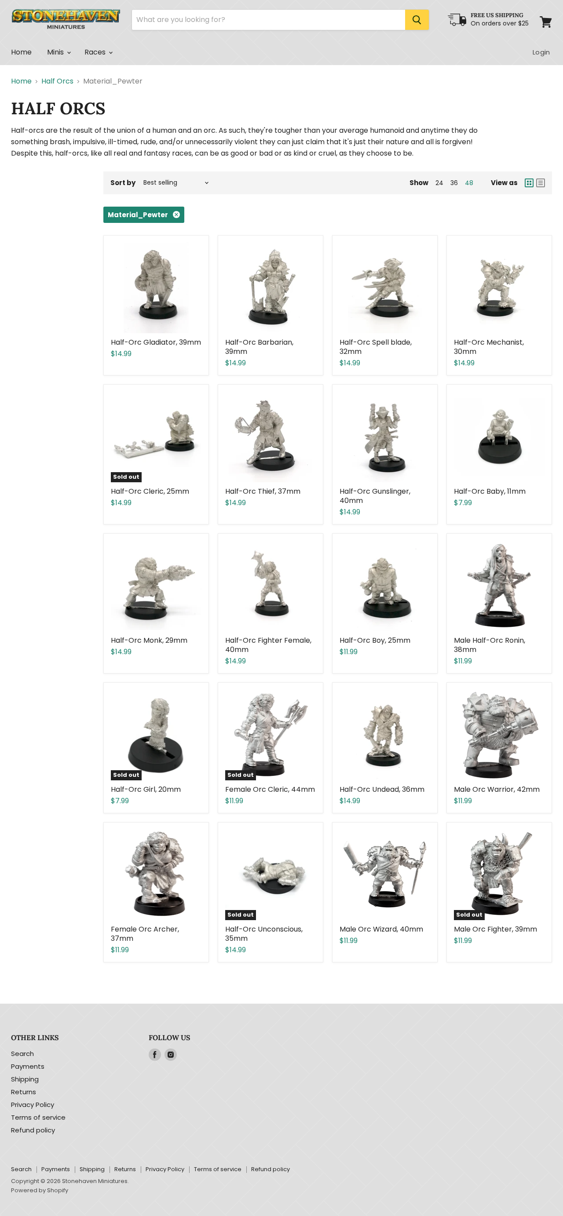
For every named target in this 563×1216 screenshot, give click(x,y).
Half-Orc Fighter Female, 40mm (268, 645)
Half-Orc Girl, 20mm (146, 789)
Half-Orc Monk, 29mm (149, 640)
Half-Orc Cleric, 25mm (150, 491)
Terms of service (38, 1117)
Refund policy (33, 1130)
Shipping (25, 1079)
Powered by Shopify (39, 1190)
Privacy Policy (32, 1104)
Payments (27, 1066)
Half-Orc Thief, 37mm (262, 491)
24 (439, 182)
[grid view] (529, 182)
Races (96, 52)
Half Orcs (57, 81)
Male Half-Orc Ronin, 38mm (489, 645)
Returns (23, 1091)
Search (22, 1053)
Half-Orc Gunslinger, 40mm (375, 496)
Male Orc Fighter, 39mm (495, 929)
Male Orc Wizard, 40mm (381, 929)
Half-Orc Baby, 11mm (490, 491)
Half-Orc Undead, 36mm (382, 789)
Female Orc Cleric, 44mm (270, 789)
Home (21, 52)
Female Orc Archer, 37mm (145, 933)
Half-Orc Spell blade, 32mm (376, 347)
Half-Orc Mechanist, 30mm (489, 347)
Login (541, 52)
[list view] (540, 182)
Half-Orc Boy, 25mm (375, 640)
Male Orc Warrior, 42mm (497, 789)
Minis (56, 52)
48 (469, 182)
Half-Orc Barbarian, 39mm (259, 347)
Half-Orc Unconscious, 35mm (264, 933)
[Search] (417, 20)
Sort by (122, 182)
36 (454, 182)
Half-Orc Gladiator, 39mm (156, 342)
